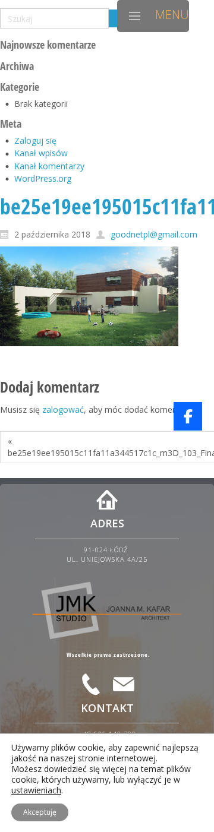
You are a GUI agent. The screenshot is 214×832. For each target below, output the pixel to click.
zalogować (63, 409)
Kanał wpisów (41, 153)
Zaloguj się (35, 140)
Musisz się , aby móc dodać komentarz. (97, 409)
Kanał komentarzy (49, 166)
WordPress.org (42, 178)
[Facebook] (188, 416)
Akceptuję (39, 812)
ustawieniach (36, 790)
